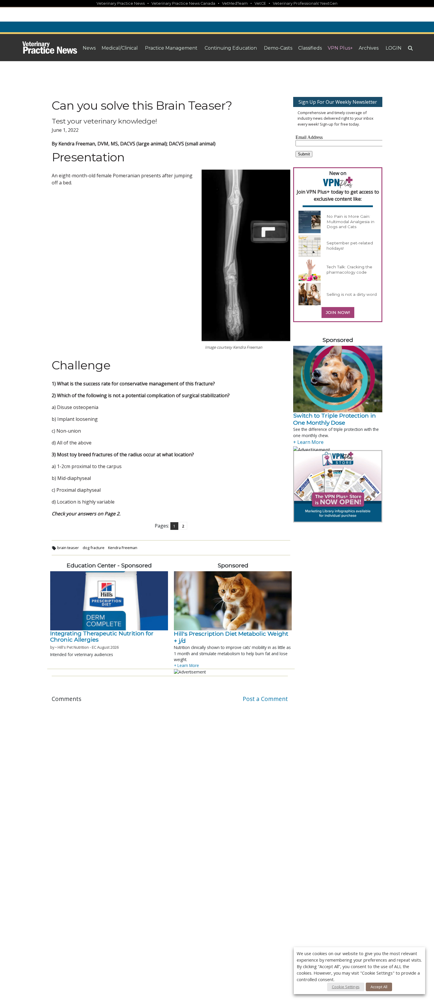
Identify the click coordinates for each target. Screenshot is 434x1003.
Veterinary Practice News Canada (183, 3)
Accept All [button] (379, 986)
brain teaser (68, 547)
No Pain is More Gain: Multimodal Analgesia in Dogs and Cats (350, 221)
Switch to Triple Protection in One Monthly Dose (334, 419)
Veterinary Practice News (121, 3)
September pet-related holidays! (350, 246)
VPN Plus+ (340, 48)
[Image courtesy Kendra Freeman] (246, 255)
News (89, 48)
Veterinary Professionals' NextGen (305, 3)
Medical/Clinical (120, 48)
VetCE (260, 3)
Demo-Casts (278, 48)
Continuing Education (231, 48)
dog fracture (94, 547)
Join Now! (338, 312)
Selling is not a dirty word (352, 294)
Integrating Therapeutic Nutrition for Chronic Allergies (102, 636)
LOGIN (394, 48)
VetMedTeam (235, 3)
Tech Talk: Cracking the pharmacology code (349, 269)
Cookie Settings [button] (346, 986)
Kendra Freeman (122, 547)
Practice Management (171, 48)
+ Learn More (186, 665)
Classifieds (310, 48)
